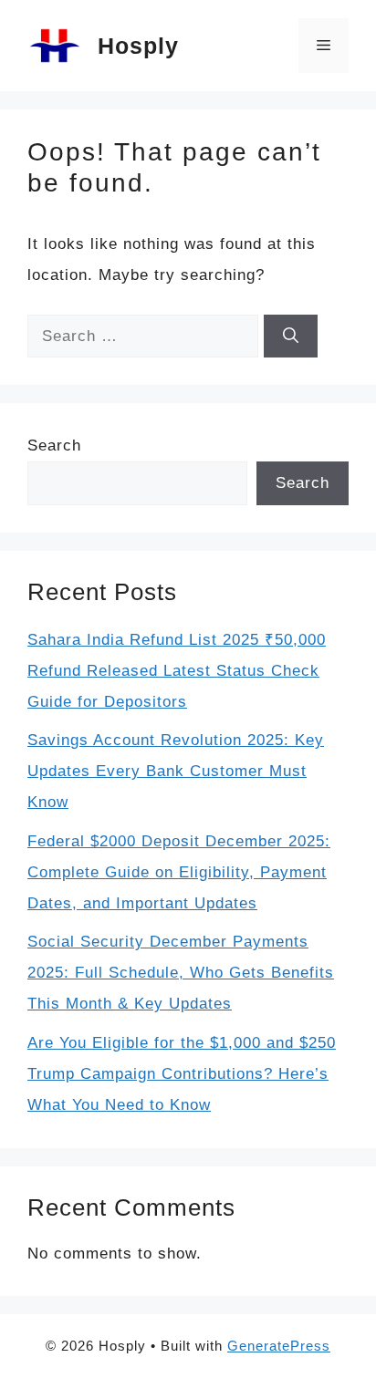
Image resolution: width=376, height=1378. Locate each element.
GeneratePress (278, 1345)
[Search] (291, 336)
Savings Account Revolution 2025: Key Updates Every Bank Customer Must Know (175, 771)
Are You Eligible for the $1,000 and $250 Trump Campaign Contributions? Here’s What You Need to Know (181, 1074)
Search (54, 445)
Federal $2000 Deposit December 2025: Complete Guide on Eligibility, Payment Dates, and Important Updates (178, 872)
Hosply (138, 45)
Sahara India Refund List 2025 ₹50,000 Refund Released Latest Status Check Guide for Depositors (176, 670)
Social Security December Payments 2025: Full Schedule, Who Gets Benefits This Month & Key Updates (180, 972)
